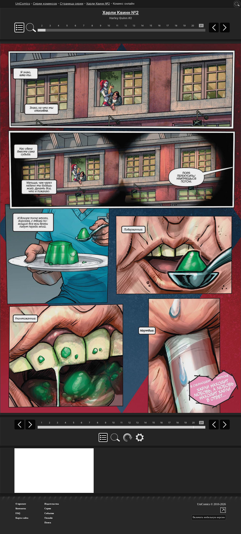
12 (126, 25)
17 (167, 25)
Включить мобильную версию (209, 517)
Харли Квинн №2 (98, 3)
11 (117, 25)
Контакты (21, 508)
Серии (47, 508)
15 (151, 25)
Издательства (51, 503)
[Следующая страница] (120, 228)
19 (184, 25)
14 (142, 25)
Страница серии (71, 3)
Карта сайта (22, 518)
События (49, 513)
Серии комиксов (45, 3)
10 (109, 25)
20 (192, 25)
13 (134, 25)
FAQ (18, 513)
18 (176, 25)
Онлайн (48, 518)
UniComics (22, 3)
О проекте (21, 503)
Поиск (47, 522)
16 (159, 25)
